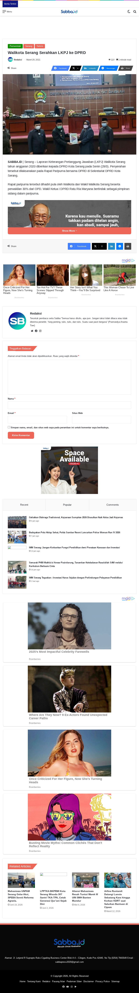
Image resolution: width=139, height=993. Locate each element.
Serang (28, 46)
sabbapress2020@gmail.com (69, 962)
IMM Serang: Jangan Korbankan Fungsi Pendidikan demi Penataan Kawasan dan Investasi (74, 547)
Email (11, 413)
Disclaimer (88, 981)
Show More (69, 230)
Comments (112, 504)
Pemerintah (15, 46)
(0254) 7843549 (119, 958)
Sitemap (115, 981)
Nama (11, 398)
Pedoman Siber (74, 981)
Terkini (40, 46)
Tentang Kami (34, 981)
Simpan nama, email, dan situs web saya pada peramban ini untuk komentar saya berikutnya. (60, 427)
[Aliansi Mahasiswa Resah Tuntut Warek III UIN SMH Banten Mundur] (85, 880)
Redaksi (18, 60)
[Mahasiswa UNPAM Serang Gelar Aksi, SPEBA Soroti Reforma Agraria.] (21, 880)
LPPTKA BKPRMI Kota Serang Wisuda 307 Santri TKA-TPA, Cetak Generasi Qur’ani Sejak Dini (53, 897)
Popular (67, 504)
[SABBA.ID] (69, 11)
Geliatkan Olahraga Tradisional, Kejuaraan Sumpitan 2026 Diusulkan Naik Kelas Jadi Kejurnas (76, 517)
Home (22, 981)
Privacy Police (102, 981)
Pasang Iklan (58, 981)
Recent (24, 504)
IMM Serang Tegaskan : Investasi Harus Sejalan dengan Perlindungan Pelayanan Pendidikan (75, 577)
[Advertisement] (69, 26)
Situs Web (77, 413)
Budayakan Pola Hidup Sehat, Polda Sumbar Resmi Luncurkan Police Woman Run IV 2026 (74, 532)
